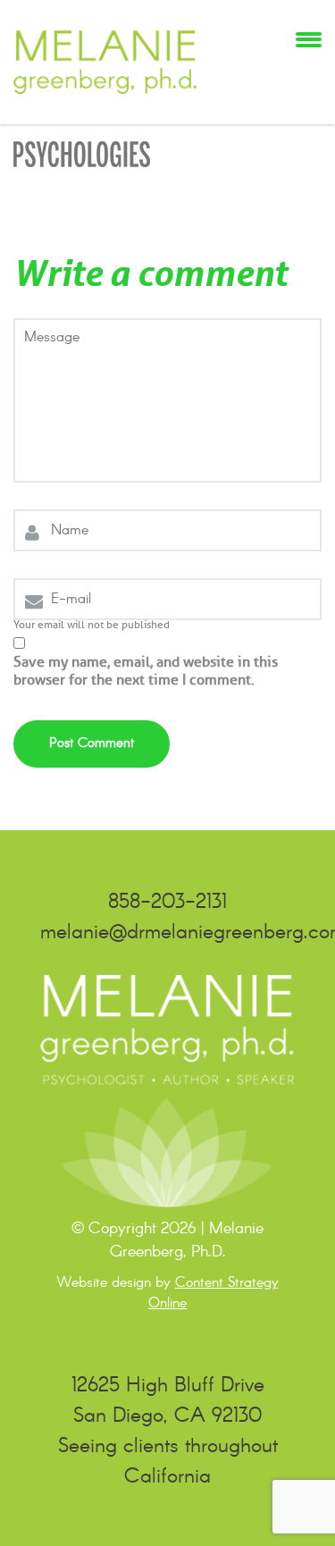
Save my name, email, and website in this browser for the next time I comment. (145, 671)
